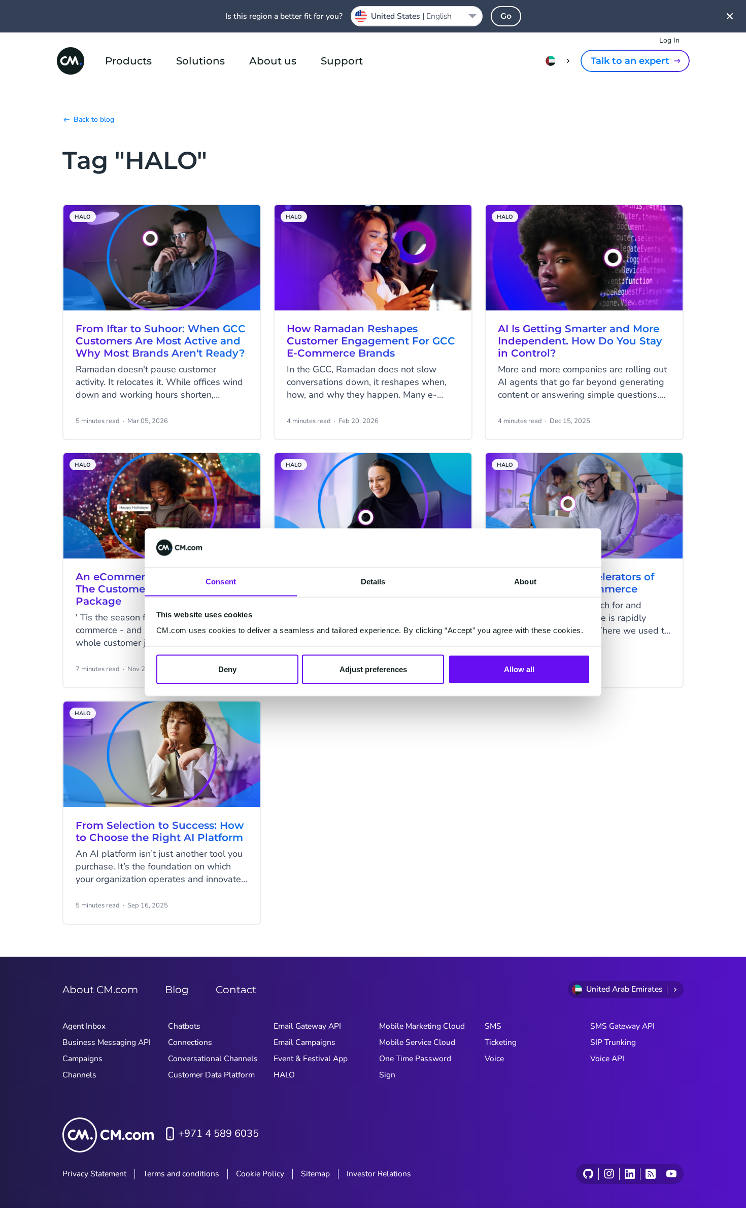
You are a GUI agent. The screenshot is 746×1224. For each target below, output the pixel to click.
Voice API (607, 1058)
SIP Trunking (613, 1042)
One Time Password (415, 1058)
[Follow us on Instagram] (608, 1174)
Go (506, 16)
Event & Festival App (311, 1058)
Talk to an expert (630, 60)
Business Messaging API (106, 1042)
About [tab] (525, 581)
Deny (227, 669)
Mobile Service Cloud (417, 1042)
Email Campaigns (304, 1042)
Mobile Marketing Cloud (422, 1026)
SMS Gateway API (622, 1026)
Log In (669, 40)
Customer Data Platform (211, 1074)
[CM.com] (70, 61)
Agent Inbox (84, 1026)
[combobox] (417, 16)
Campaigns (82, 1058)
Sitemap (315, 1173)
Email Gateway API (307, 1026)
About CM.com (100, 990)
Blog (177, 990)
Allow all (519, 669)
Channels (79, 1074)
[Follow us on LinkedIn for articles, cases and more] (629, 1174)
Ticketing (501, 1042)
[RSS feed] (650, 1174)
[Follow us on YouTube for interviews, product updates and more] (671, 1174)
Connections (190, 1042)
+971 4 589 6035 (218, 1133)
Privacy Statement (94, 1173)
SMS (493, 1026)
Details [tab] (373, 581)
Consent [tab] (221, 581)
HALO (284, 1074)
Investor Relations (379, 1173)
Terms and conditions (181, 1173)
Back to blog (94, 119)
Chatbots (184, 1026)
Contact (236, 990)
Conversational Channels (213, 1058)
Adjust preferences (373, 669)
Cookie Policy (260, 1173)
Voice (494, 1058)
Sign (387, 1074)
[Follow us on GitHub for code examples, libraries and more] (588, 1174)
